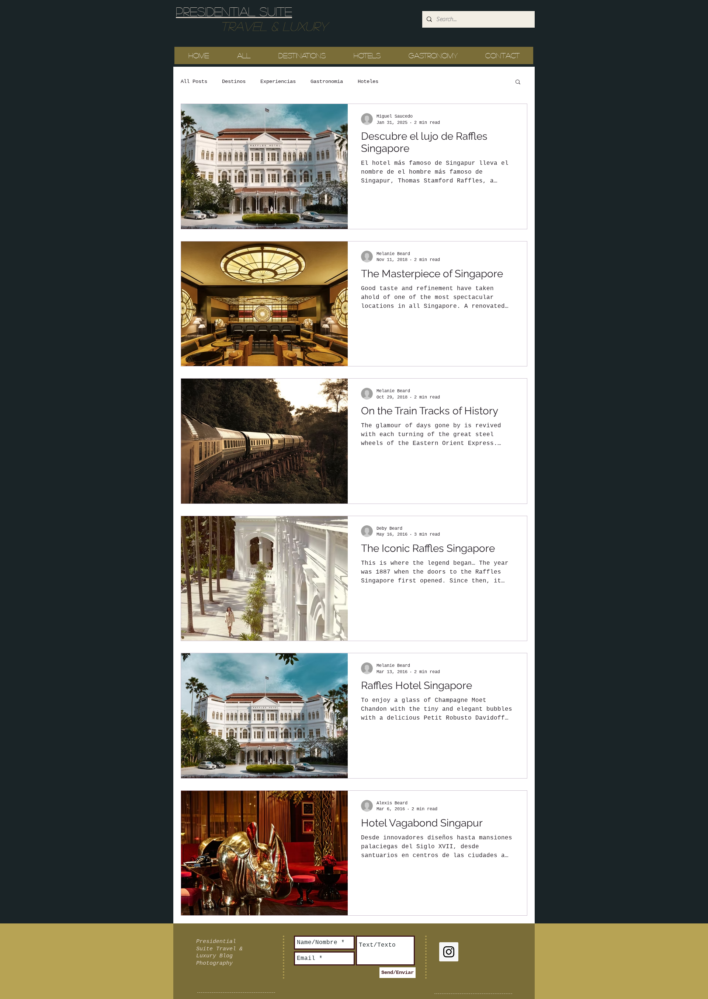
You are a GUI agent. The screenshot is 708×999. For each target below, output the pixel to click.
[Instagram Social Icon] (448, 951)
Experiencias (278, 81)
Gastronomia (326, 81)
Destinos (234, 81)
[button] (517, 82)
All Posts (194, 81)
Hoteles (368, 81)
